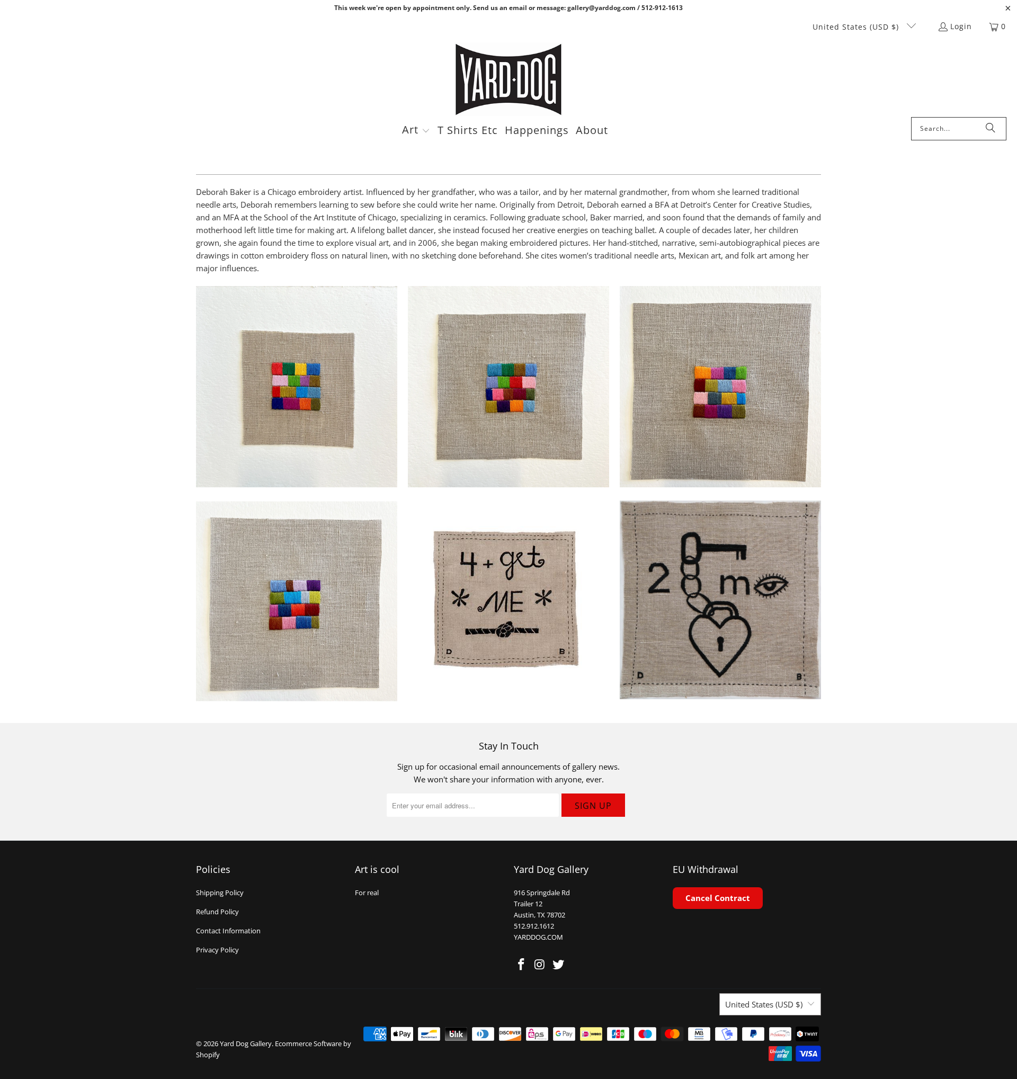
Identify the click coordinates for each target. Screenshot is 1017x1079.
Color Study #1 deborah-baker (296, 601)
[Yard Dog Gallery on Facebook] (522, 964)
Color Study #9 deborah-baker (296, 386)
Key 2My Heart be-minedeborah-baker (720, 600)
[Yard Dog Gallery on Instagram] (540, 964)
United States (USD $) (857, 27)
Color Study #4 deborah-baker (508, 386)
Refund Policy (217, 911)
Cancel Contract (717, 898)
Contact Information (228, 930)
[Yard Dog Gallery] (508, 79)
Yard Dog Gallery (246, 1043)
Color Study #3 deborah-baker (720, 386)
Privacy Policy (217, 950)
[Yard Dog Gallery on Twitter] (558, 964)
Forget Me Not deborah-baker (508, 601)
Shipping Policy (220, 892)
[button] (416, 131)
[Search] (990, 128)
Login (961, 26)
